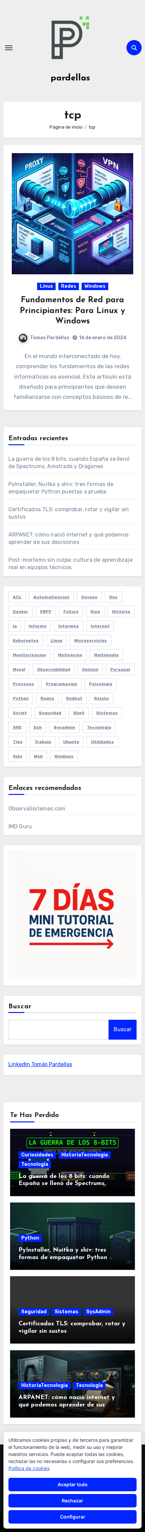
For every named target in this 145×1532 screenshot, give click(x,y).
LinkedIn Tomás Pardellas (40, 1064)
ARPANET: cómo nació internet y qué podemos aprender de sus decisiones (67, 1405)
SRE (17, 727)
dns (113, 597)
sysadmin (64, 727)
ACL (17, 597)
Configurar (72, 1517)
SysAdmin (98, 1312)
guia (95, 611)
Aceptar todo (73, 1484)
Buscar (20, 1006)
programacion (61, 684)
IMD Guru (20, 826)
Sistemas (66, 1312)
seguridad (50, 712)
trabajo (42, 741)
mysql (19, 669)
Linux (46, 286)
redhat (74, 698)
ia (15, 626)
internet (100, 626)
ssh (37, 727)
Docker (20, 611)
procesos (23, 684)
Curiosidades (37, 1155)
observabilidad (53, 669)
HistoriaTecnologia (84, 1155)
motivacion (70, 655)
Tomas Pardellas (49, 338)
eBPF (46, 611)
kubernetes (26, 640)
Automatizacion (51, 597)
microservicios (90, 640)
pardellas (70, 78)
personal (120, 669)
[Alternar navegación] (8, 48)
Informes (68, 626)
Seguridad (34, 1312)
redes (47, 698)
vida (17, 756)
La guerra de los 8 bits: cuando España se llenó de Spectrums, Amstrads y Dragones (64, 1184)
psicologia (100, 684)
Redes (68, 286)
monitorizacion (29, 655)
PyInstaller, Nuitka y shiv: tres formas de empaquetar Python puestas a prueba (63, 1257)
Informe (38, 626)
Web (38, 756)
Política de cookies (29, 1468)
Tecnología (34, 1164)
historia (121, 611)
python (21, 698)
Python (30, 1238)
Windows (95, 286)
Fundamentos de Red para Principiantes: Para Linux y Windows (72, 310)
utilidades (102, 741)
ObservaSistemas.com (37, 808)
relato (101, 698)
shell (78, 712)
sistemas (107, 712)
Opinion (90, 669)
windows (64, 756)
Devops (89, 597)
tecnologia (99, 727)
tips (18, 741)
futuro (71, 611)
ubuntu (71, 741)
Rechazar (72, 1500)
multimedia (106, 655)
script (20, 712)
